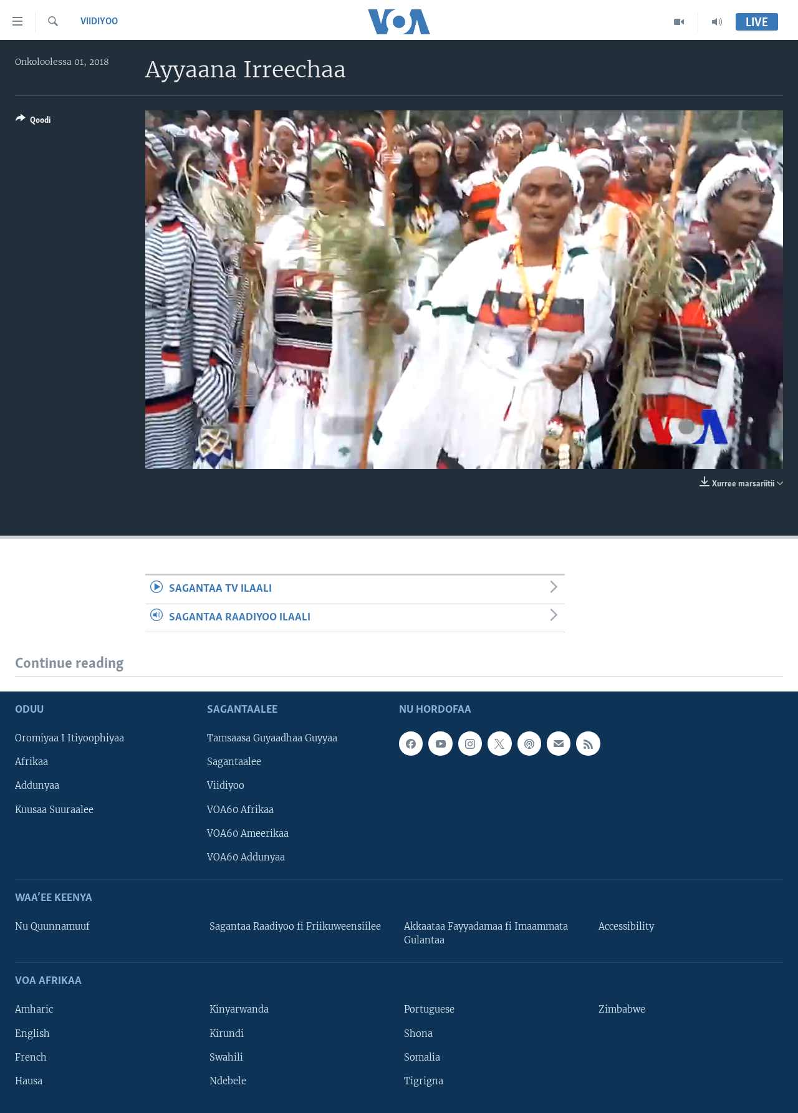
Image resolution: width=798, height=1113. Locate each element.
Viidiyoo (99, 22)
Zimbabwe (621, 1010)
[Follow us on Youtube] (440, 743)
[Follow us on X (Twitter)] (499, 743)
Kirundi (226, 1033)
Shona (418, 1033)
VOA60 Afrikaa (240, 810)
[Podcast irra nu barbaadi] (529, 743)
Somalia (422, 1057)
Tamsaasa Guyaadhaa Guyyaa (272, 738)
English (32, 1033)
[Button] (33, 122)
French (31, 1057)
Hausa (28, 1081)
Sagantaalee (234, 762)
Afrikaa (31, 762)
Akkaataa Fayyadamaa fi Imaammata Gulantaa (486, 933)
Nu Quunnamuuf (52, 926)
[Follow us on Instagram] (470, 743)
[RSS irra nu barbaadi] (588, 743)
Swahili (226, 1057)
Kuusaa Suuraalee (54, 810)
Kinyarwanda (239, 1010)
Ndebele (227, 1081)
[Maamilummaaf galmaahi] (558, 743)
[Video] (679, 21)
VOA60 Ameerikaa (248, 833)
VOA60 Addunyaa (246, 857)
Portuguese (429, 1010)
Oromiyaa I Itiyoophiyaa (69, 738)
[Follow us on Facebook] (411, 743)
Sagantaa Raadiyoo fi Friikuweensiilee (295, 926)
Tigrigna (423, 1081)
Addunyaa (37, 786)
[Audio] (717, 21)
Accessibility (626, 926)
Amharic (34, 1010)
